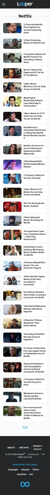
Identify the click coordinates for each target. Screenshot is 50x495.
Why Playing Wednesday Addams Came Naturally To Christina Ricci (33, 101)
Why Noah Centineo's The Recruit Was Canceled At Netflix (33, 396)
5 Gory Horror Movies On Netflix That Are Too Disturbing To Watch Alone (35, 58)
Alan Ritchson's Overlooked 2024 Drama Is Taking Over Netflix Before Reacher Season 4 (35, 132)
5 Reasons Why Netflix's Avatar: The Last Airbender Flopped (35, 265)
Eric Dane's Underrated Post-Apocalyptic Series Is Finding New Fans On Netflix (35, 352)
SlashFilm (21, 474)
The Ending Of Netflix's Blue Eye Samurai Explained (34, 337)
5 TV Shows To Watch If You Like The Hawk (34, 176)
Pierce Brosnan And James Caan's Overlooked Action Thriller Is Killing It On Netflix (33, 413)
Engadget (13, 469)
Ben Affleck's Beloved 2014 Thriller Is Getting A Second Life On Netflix (35, 295)
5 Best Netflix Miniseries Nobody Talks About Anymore (35, 309)
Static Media (18, 454)
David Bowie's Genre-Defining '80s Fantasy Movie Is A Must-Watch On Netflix (34, 251)
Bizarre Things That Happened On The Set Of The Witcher (34, 72)
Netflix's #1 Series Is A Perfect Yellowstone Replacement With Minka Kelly (34, 149)
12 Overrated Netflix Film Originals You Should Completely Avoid (33, 28)
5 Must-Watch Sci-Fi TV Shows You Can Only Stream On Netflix (34, 116)
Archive (24, 447)
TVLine (35, 469)
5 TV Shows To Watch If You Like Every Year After (34, 382)
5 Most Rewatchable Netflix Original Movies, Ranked (34, 164)
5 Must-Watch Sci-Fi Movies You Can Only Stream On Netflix (33, 192)
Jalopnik (25, 469)
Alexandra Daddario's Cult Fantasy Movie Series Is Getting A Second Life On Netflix (34, 367)
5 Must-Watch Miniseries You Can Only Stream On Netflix (34, 86)
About (11, 447)
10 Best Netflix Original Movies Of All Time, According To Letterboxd (34, 280)
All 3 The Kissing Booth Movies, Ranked (34, 204)
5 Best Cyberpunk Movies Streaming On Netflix (33, 220)
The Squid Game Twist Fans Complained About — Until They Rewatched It (35, 235)
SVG (31, 474)
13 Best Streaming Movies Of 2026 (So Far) (34, 41)
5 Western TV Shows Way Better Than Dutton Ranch (33, 323)
